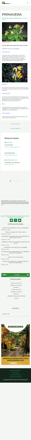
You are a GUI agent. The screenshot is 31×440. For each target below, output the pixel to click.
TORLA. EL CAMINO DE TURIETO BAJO (15, 232)
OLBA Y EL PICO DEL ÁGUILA (15, 257)
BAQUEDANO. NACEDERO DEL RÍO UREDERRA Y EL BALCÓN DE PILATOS (15, 237)
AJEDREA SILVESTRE (12, 162)
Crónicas (16, 298)
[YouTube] (19, 220)
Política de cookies (15, 374)
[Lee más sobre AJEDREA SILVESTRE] (11, 160)
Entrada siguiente (15, 128)
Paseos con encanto (16, 283)
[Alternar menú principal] (27, 2)
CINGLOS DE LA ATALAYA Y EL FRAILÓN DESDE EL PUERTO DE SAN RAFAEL (15, 262)
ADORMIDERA (10, 153)
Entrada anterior (15, 124)
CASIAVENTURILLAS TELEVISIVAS (16, 296)
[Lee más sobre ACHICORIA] (8, 142)
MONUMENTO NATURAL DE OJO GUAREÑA (15, 247)
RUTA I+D (16, 294)
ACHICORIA (9, 145)
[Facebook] (11, 220)
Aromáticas (5, 18)
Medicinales (17, 18)
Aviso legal (15, 372)
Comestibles (11, 147)
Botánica (11, 18)
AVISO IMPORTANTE (15, 370)
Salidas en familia (16, 289)
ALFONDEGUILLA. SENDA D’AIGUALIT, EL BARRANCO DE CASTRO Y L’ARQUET (15, 252)
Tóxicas (15, 155)
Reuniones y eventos (16, 291)
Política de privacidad (15, 376)
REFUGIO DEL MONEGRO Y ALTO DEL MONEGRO (15, 227)
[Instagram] (15, 220)
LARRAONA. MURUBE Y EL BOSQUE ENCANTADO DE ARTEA (15, 242)
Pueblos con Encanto (16, 285)
